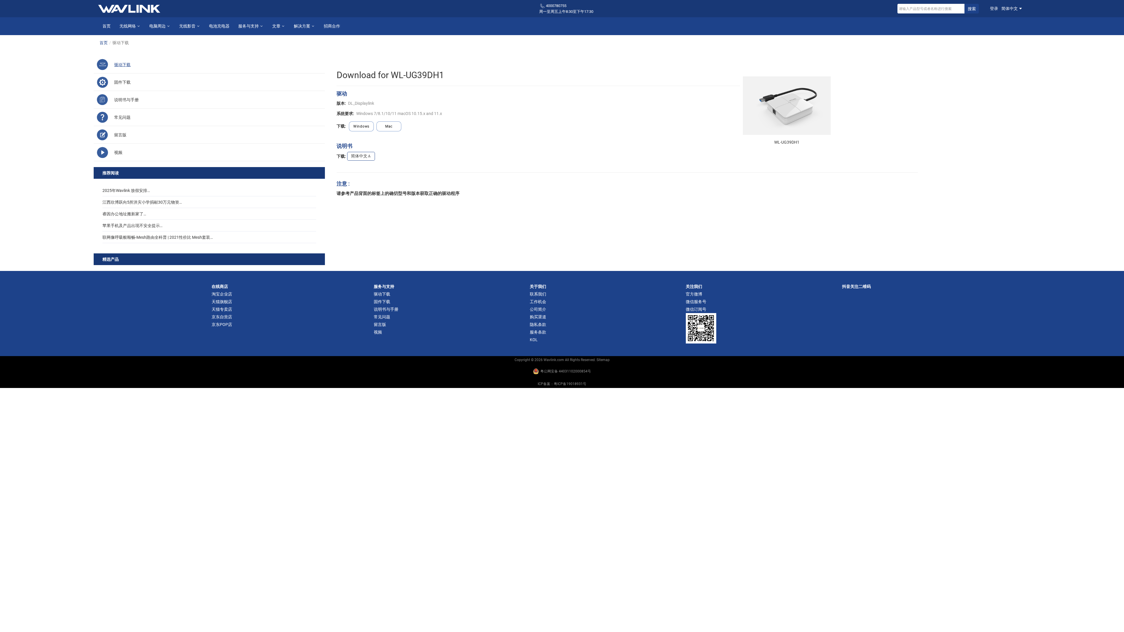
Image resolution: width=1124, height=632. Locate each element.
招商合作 (332, 26)
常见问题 (382, 317)
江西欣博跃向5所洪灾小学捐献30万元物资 (140, 202)
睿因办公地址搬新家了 (122, 214)
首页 (106, 26)
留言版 (380, 324)
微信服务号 (696, 301)
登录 (994, 8)
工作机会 (538, 301)
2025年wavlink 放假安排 (124, 190)
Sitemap (603, 360)
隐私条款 (538, 324)
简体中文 (1010, 8)
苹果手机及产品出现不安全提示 (131, 225)
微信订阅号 (696, 309)
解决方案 (302, 26)
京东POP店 (222, 324)
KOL (534, 339)
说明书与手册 (386, 309)
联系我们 (538, 294)
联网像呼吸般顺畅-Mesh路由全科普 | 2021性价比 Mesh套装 (156, 237)
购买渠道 (538, 317)
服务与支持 (249, 26)
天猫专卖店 (222, 309)
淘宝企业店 (222, 294)
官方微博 (694, 294)
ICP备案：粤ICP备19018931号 (562, 384)
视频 (378, 332)
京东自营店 (222, 317)
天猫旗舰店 (222, 301)
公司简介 (538, 309)
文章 (276, 26)
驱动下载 (382, 294)
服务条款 (538, 332)
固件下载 (382, 301)
